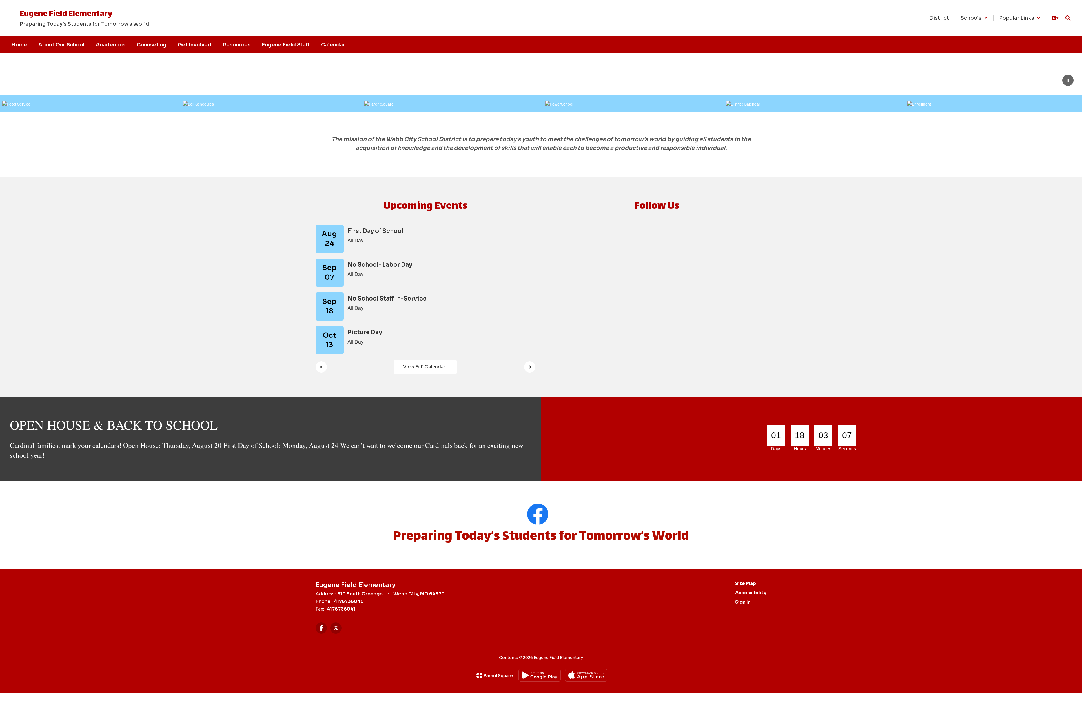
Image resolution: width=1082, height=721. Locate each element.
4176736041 (341, 609)
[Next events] (529, 367)
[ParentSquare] (494, 675)
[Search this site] (1068, 18)
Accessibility (750, 593)
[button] (974, 18)
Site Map (745, 583)
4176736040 (349, 601)
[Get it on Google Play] (539, 675)
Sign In (743, 602)
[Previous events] (321, 367)
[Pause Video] (1068, 81)
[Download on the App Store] (586, 675)
